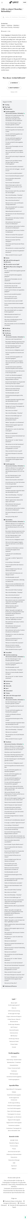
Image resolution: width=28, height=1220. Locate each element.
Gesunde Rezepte (14, 1030)
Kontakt (14, 1047)
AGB (14, 1163)
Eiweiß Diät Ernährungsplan (14, 1095)
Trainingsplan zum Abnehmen (14, 1117)
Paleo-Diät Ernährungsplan (14, 1111)
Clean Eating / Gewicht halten (14, 1059)
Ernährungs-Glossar (14, 1038)
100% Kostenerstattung (14, 1011)
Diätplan (14, 1092)
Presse (14, 1148)
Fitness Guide (14, 1044)
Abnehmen (16, 25)
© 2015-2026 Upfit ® (14, 1177)
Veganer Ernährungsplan (14, 1120)
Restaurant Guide (14, 1041)
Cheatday (7, 35)
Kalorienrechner (14, 1033)
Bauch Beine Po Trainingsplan (14, 1089)
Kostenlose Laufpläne (14, 1125)
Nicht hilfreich (14, 87)
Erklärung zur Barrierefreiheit (14, 1154)
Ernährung (9, 25)
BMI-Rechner (14, 1035)
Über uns (14, 1008)
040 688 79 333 (14, 1140)
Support (3, 25)
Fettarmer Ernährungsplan (14, 1105)
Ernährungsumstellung (14, 1102)
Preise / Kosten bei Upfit (14, 1068)
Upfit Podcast (14, 1027)
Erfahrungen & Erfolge (14, 1013)
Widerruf (14, 1168)
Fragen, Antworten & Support (14, 1016)
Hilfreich (14, 83)
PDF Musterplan (14, 1074)
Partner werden (14, 1146)
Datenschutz (14, 1157)
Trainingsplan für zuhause (13, 1114)
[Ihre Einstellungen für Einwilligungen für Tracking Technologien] (25, 1217)
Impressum (14, 1165)
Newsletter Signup (14, 1143)
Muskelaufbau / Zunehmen (14, 1062)
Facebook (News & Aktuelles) (13, 1201)
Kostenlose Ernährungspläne (14, 1076)
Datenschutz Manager (14, 1160)
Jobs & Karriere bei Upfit (14, 1151)
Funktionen (14, 1071)
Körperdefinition (14, 1065)
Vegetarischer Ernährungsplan (14, 1122)
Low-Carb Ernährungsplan (14, 1108)
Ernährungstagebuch (14, 1079)
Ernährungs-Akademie (14, 1024)
